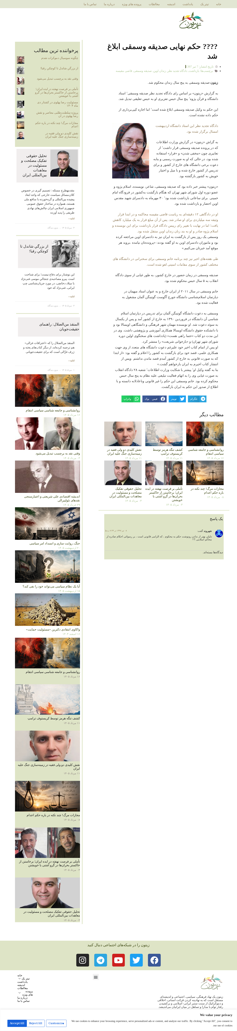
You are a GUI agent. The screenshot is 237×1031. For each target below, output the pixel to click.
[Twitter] (136, 960)
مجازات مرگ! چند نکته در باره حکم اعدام (207, 490)
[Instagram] (82, 960)
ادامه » (71, 218)
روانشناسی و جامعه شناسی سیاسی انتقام (206, 451)
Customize (56, 1023)
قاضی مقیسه (124, 70)
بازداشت (194, 70)
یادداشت (188, 4)
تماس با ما (90, 4)
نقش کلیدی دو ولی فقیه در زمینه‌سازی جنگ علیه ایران (124, 451)
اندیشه (171, 4)
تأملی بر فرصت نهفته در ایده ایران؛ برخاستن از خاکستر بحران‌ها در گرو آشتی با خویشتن (164, 494)
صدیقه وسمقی (143, 70)
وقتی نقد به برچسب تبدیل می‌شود (57, 78)
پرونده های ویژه (131, 4)
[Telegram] (100, 960)
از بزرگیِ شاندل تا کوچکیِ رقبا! (59, 68)
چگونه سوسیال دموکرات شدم (59, 57)
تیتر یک (204, 4)
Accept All (17, 1023)
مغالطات (154, 4)
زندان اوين (159, 70)
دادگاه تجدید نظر (177, 70)
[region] (118, 1020)
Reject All (35, 1023)
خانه (218, 4)
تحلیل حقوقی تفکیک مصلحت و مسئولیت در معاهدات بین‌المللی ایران (125, 492)
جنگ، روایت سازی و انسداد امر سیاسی (54, 543)
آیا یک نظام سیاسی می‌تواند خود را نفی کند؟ (51, 586)
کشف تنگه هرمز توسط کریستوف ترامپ (168, 451)
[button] (96, 977)
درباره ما (109, 4)
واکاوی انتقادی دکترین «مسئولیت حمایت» (53, 629)
